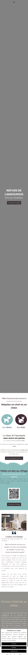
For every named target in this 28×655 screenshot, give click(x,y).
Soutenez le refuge (14, 203)
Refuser (14, 647)
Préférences (14, 651)
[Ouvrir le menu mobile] (14, 2)
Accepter (14, 643)
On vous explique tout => (14, 458)
